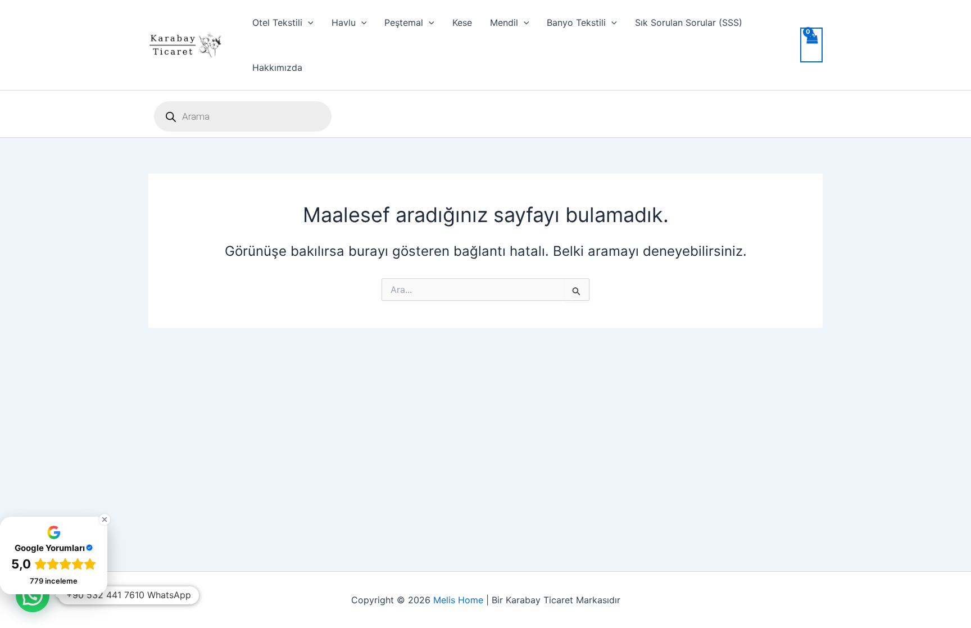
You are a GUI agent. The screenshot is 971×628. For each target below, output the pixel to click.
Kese (462, 22)
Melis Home (458, 600)
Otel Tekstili (277, 22)
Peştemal (403, 22)
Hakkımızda (277, 67)
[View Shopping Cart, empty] (811, 45)
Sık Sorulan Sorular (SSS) (688, 22)
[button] (308, 22)
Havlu (344, 22)
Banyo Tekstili (576, 22)
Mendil (504, 22)
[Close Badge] (104, 519)
